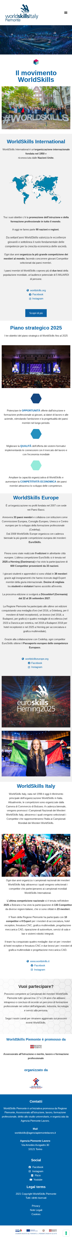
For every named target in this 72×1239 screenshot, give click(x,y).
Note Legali (36, 1210)
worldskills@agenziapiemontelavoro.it (35, 1132)
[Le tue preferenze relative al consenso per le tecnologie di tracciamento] (66, 1233)
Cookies (36, 1214)
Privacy (36, 1205)
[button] (65, 12)
